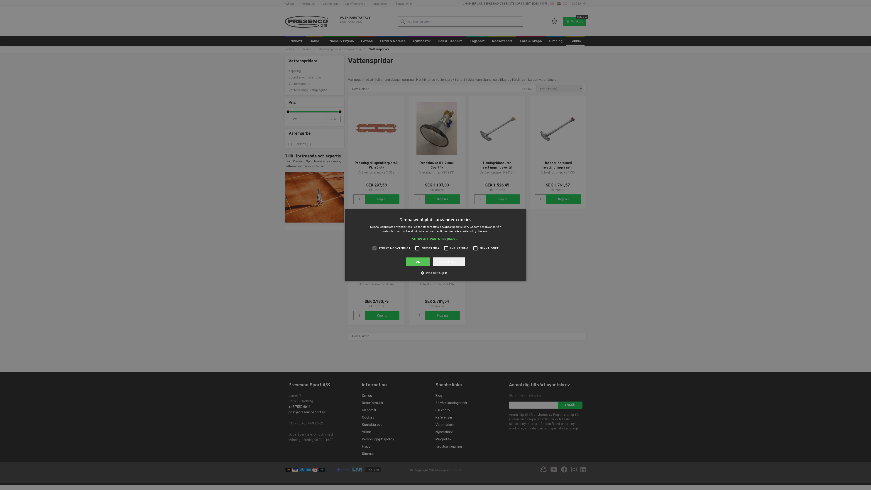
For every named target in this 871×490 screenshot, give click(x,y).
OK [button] (418, 262)
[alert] (435, 245)
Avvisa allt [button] (449, 262)
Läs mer (483, 231)
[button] (435, 239)
